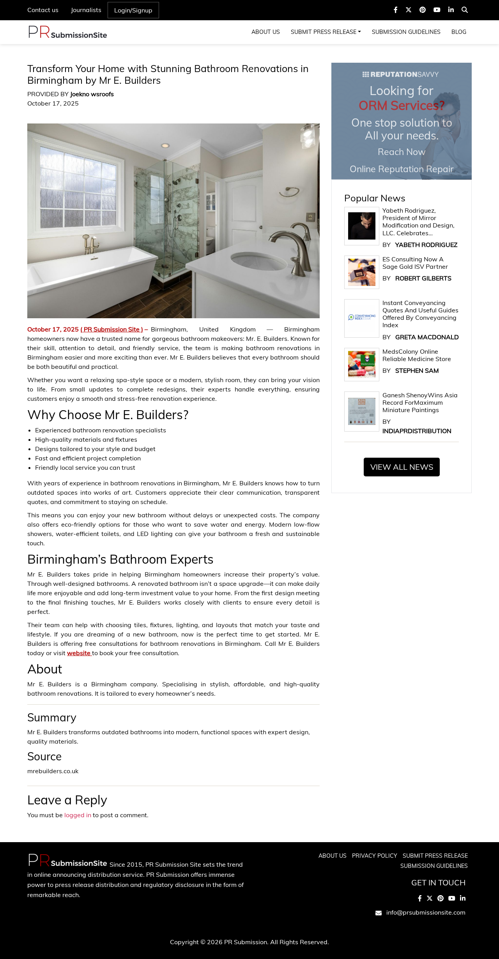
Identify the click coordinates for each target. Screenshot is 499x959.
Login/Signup (133, 10)
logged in (77, 815)
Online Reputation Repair (401, 129)
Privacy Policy (374, 855)
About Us (265, 31)
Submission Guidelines (406, 31)
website (79, 653)
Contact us (42, 10)
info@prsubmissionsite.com (425, 912)
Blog (458, 31)
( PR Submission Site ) (111, 329)
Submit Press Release (323, 31)
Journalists (86, 10)
